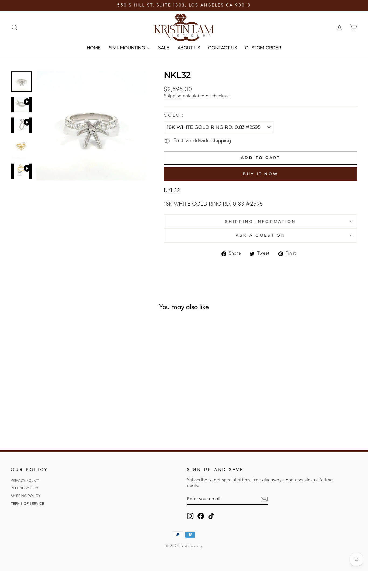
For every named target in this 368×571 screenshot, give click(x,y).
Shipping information (260, 221)
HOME (93, 48)
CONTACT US (222, 48)
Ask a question (260, 235)
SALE (163, 48)
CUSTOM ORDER (263, 48)
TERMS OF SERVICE (27, 504)
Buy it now (260, 173)
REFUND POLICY (24, 488)
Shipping (173, 96)
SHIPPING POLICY (25, 496)
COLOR (174, 115)
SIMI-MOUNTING (127, 48)
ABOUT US (189, 48)
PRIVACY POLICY (25, 481)
